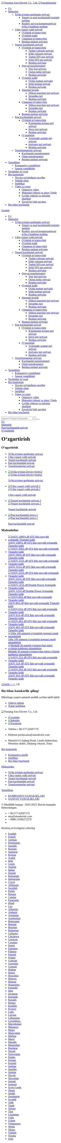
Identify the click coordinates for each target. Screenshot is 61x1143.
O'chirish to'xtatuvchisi (34, 32)
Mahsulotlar (7, 766)
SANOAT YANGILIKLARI (23, 798)
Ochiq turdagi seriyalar (40, 81)
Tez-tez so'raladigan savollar (30, 177)
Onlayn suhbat (16, 703)
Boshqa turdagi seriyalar (35, 41)
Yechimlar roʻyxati (18, 171)
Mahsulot (13, 11)
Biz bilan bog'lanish (18, 204)
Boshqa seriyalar (37, 62)
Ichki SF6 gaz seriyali (40, 59)
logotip (52, 2)
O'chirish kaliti (29, 35)
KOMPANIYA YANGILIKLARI (26, 795)
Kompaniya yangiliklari (27, 165)
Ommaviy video (30, 189)
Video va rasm (22, 186)
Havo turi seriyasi (37, 129)
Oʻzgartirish (28, 135)
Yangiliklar (14, 162)
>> (13, 684)
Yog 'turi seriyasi (37, 68)
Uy (10, 8)
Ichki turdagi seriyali (39, 84)
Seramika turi (35, 96)
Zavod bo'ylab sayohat (34, 201)
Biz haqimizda (16, 174)
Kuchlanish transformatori (35, 153)
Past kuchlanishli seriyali (28, 117)
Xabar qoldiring (16, 706)
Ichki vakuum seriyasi (40, 53)
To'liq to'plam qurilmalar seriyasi (32, 14)
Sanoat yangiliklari (25, 168)
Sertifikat (20, 183)
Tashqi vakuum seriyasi (41, 50)
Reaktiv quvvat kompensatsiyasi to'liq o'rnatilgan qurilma (39, 25)
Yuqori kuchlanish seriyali (29, 44)
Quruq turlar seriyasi (39, 71)
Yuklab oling (22, 180)
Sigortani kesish (30, 90)
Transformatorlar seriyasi (28, 150)
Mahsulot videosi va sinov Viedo (39, 192)
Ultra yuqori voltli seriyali (28, 29)
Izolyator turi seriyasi (39, 144)
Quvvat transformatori (33, 65)
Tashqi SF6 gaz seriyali (40, 56)
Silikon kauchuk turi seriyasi (43, 93)
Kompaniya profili (18, 755)
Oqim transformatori (32, 156)
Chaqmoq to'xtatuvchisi (34, 38)
